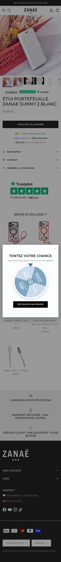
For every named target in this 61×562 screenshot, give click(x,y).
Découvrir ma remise (30, 304)
